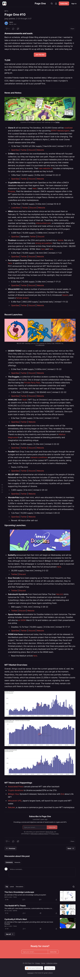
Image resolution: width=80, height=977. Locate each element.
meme (60, 240)
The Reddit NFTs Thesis (15, 906)
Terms (43, 963)
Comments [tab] (9, 862)
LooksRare (15, 208)
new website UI (45, 168)
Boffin (15, 910)
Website (40, 150)
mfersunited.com (43, 223)
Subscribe (64, 3)
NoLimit (59, 594)
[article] (40, 896)
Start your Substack (35, 968)
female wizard (22, 298)
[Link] (1, 33)
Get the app (50, 968)
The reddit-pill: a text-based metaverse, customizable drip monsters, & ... (28, 908)
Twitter (57, 122)
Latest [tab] (12, 886)
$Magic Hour (13, 794)
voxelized (68, 128)
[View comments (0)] (13, 29)
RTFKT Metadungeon (60, 131)
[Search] (52, 3)
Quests (65, 295)
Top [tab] (7, 886)
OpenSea (15, 150)
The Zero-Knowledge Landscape (19, 892)
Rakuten (11, 807)
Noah (24, 400)
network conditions (39, 457)
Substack (30, 973)
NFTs (6, 11)
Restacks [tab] (17, 862)
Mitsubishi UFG (14, 801)
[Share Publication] (56, 3)
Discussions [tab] (19, 886)
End (63, 794)
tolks (15, 897)
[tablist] (12, 862)
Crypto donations (15, 790)
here (34, 188)
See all (8, 934)
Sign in (73, 3)
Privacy (37, 963)
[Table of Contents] (2, 488)
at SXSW (22, 620)
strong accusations (43, 243)
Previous (12, 848)
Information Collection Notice (39, 834)
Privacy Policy (55, 834)
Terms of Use (49, 832)
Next (69, 848)
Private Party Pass (32, 383)
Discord (31, 150)
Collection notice (51, 963)
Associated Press (15, 786)
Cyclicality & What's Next (15, 919)
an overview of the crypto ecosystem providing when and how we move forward (28, 923)
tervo (11, 22)
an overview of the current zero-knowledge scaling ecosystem (25, 895)
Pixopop (11, 191)
